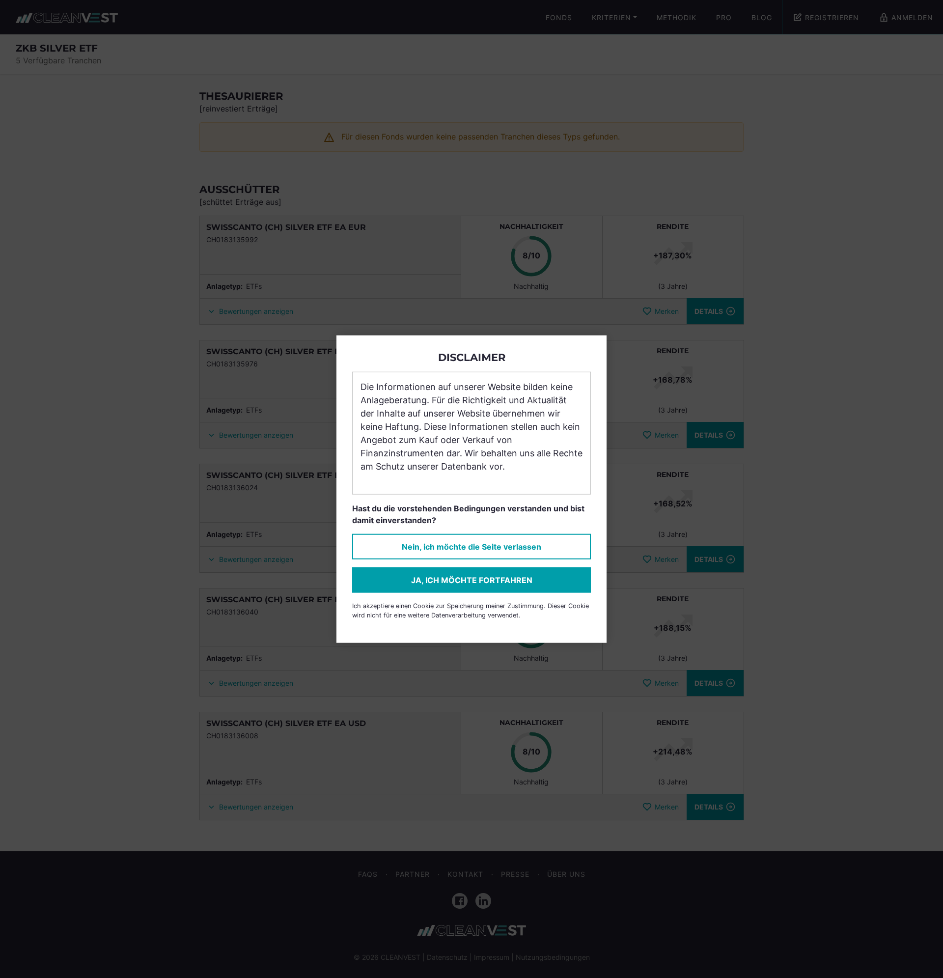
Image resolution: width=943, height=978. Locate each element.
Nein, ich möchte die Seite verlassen (471, 546)
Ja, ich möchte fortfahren (471, 580)
